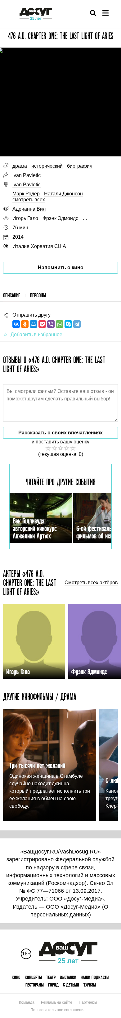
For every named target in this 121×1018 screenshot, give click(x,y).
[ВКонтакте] (16, 324)
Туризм (89, 984)
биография (79, 166)
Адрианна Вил (29, 209)
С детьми (71, 984)
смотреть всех (28, 199)
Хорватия (42, 246)
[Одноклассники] (25, 324)
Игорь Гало (25, 218)
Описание (11, 295)
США (60, 246)
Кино (16, 977)
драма (19, 166)
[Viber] (51, 324)
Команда (26, 1002)
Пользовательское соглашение (58, 1010)
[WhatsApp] (59, 324)
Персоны (38, 295)
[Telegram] (77, 324)
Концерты (33, 977)
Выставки (68, 977)
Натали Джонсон (63, 193)
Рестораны (34, 984)
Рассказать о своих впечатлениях (60, 432)
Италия (20, 246)
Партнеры (88, 1002)
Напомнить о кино (60, 267)
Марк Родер (26, 193)
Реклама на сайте (56, 1002)
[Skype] (68, 324)
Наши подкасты (95, 977)
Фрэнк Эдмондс (60, 218)
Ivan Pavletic (26, 175)
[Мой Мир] (33, 324)
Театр (51, 977)
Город (53, 984)
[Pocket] (42, 324)
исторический (47, 166)
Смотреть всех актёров (91, 582)
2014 (18, 237)
